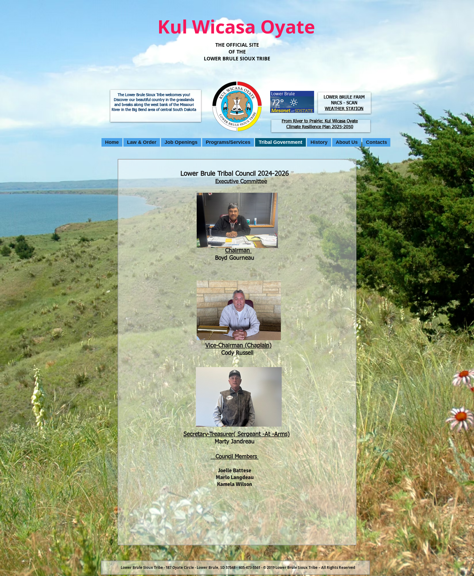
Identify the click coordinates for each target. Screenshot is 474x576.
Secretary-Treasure (207, 434)
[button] (141, 142)
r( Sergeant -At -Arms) (260, 434)
